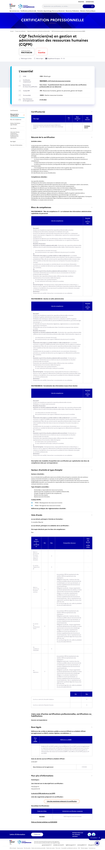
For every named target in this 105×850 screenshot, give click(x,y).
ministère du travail (58, 845)
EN (64, 58)
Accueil (11, 31)
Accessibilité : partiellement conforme (69, 848)
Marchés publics (27, 848)
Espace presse (20, 848)
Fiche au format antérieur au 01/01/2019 (44, 822)
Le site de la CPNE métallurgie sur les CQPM (43, 793)
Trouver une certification (20, 31)
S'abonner (37, 834)
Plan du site (58, 848)
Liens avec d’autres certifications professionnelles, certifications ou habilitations (61, 715)
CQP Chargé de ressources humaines (55, 81)
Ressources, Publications (72, 11)
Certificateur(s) (38, 111)
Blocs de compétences (41, 207)
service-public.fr (81, 845)
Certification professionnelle (28, 11)
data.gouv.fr (91, 845)
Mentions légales (84, 848)
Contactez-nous (92, 848)
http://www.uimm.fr (87, 126)
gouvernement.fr (46, 845)
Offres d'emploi (13, 848)
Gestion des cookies (50, 848)
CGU (79, 848)
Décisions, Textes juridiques (87, 11)
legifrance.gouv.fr (70, 845)
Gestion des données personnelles (38, 848)
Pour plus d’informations (42, 775)
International (90, 1)
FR (61, 58)
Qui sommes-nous (14, 11)
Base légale (36, 727)
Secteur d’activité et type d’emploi (46, 470)
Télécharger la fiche (26, 58)
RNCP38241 (42, 816)
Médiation (81, 1)
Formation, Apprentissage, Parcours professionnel (50, 11)
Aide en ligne (39, 58)
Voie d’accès (36, 515)
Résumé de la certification (43, 137)
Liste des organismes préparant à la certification (62, 801)
